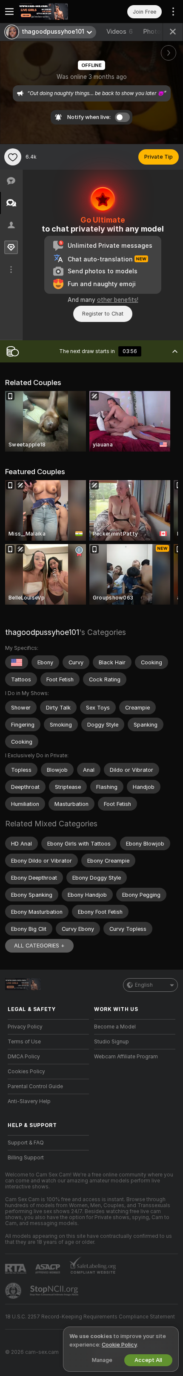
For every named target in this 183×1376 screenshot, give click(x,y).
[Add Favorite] (12, 156)
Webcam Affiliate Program (126, 1057)
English (144, 985)
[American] (16, 662)
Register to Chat (102, 313)
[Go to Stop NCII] (55, 1291)
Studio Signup (111, 1042)
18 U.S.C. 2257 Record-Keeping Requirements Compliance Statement (90, 1317)
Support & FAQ (26, 1143)
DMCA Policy (24, 1057)
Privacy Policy (25, 1027)
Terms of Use (24, 1042)
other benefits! (117, 299)
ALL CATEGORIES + (39, 945)
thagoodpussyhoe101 (42, 632)
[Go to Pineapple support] (14, 1291)
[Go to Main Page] (55, 11)
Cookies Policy (26, 1072)
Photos (158, 31)
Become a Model (115, 1027)
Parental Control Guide (35, 1086)
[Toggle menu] (9, 11)
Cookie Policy (119, 1344)
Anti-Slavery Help (29, 1101)
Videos (119, 31)
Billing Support (26, 1158)
